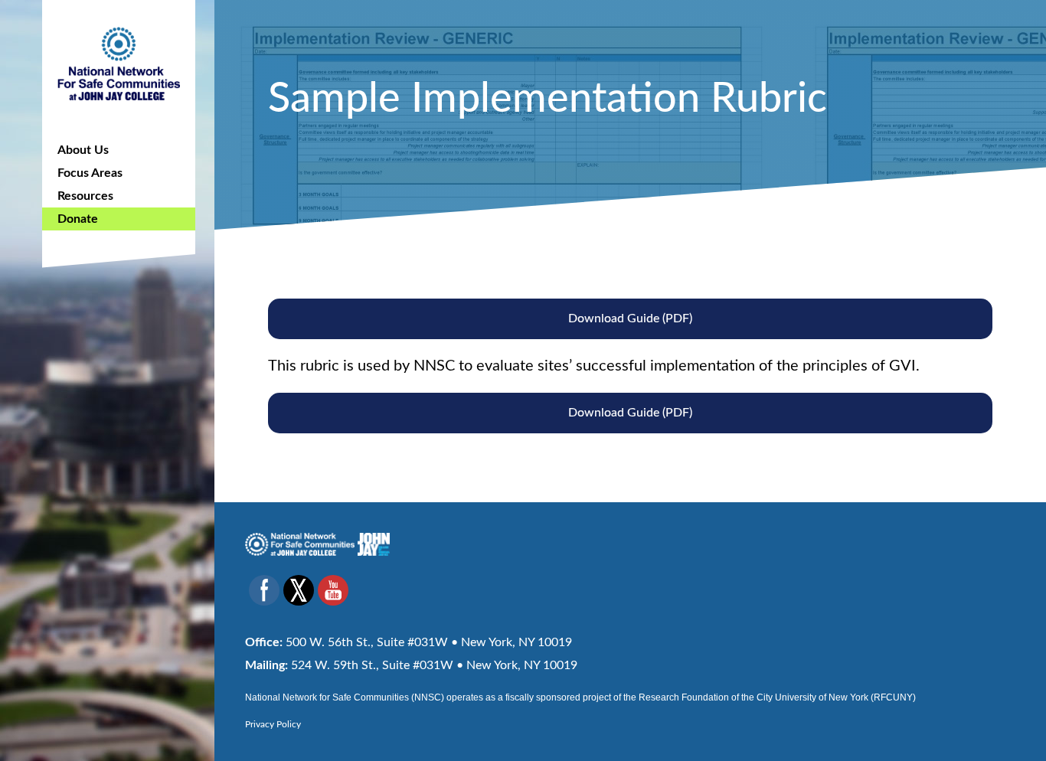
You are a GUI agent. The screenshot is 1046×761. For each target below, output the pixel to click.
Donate (77, 219)
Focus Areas (90, 173)
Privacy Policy (273, 724)
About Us (83, 150)
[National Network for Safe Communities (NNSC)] (118, 61)
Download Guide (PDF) (630, 318)
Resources (85, 196)
